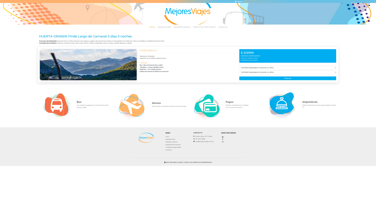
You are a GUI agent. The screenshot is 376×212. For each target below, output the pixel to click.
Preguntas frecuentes (173, 144)
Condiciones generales (173, 147)
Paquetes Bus (170, 139)
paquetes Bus (164, 27)
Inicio (152, 27)
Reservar (287, 78)
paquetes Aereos (182, 27)
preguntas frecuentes (204, 27)
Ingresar (239, 1)
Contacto (223, 27)
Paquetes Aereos (171, 142)
